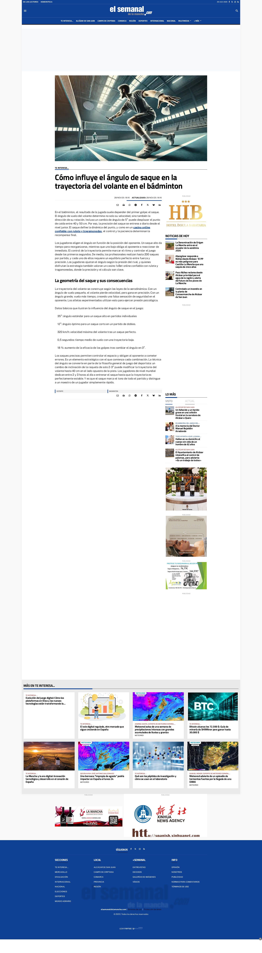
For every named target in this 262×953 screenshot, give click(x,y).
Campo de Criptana (104, 872)
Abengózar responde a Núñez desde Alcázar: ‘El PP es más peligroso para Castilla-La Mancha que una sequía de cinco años (189, 261)
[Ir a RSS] (238, 2)
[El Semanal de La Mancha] (131, 10)
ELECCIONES (61, 891)
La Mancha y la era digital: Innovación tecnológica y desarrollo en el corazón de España (47, 779)
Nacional (60, 887)
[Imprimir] (123, 205)
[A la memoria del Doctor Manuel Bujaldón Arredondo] (169, 426)
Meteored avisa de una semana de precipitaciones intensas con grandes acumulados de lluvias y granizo (154, 729)
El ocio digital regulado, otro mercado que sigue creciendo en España (102, 728)
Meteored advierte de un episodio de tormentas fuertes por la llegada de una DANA (210, 779)
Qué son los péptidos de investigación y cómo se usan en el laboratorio (155, 777)
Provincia (99, 882)
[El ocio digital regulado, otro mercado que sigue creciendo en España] (103, 706)
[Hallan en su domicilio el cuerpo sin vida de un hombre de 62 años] (169, 439)
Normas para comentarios (186, 882)
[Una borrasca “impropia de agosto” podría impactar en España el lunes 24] (103, 756)
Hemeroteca (46, 2)
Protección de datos (152, 909)
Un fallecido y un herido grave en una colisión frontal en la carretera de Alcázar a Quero (187, 414)
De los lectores (30, 2)
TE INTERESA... (62, 167)
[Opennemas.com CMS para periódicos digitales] (131, 928)
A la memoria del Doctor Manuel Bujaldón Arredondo (187, 428)
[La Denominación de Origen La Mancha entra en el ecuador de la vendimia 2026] (169, 245)
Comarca (98, 877)
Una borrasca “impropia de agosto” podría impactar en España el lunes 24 (102, 777)
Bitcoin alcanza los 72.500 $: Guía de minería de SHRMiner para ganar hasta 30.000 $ (210, 729)
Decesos (137, 872)
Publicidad (177, 877)
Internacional (63, 882)
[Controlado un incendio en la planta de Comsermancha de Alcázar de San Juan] (169, 291)
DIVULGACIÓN (61, 877)
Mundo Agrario (63, 901)
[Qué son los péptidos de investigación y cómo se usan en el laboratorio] (158, 756)
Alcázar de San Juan (105, 867)
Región (97, 887)
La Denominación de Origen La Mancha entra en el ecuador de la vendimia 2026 (189, 246)
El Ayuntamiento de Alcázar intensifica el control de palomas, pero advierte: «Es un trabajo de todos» (189, 456)
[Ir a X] (232, 2)
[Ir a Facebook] (229, 2)
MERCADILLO (61, 872)
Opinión (176, 867)
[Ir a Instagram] (235, 2)
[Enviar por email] (117, 205)
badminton (113, 391)
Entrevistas (139, 867)
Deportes (60, 896)
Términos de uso (180, 887)
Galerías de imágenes (144, 877)
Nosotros (177, 872)
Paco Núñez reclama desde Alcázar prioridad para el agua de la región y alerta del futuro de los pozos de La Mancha (188, 278)
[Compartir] (129, 205)
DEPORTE (59, 391)
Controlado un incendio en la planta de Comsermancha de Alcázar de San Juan (188, 293)
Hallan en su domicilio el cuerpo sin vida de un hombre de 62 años (187, 441)
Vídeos (136, 882)
